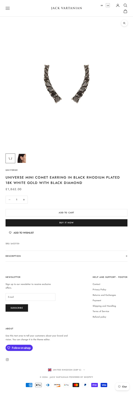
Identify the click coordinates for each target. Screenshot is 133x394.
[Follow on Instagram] (7, 359)
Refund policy (99, 316)
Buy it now (66, 222)
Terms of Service (101, 311)
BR (102, 5)
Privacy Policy (99, 289)
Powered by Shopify (81, 377)
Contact (96, 284)
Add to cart (66, 212)
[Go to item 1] (10, 158)
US (108, 5)
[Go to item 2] (21, 158)
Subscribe (17, 307)
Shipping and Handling (104, 306)
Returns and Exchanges (104, 295)
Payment (97, 300)
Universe (12, 170)
